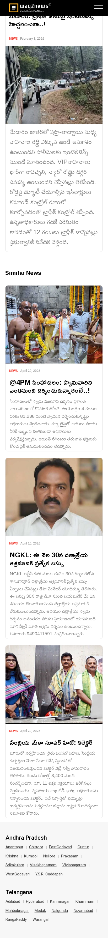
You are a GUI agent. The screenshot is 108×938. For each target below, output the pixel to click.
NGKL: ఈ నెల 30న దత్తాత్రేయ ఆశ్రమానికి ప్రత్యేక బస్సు (49, 558)
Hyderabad (35, 901)
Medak (40, 910)
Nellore (49, 856)
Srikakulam (15, 865)
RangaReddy (16, 919)
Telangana (19, 892)
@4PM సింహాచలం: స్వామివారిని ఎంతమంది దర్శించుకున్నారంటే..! (51, 386)
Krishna (12, 856)
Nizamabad (83, 910)
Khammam (84, 901)
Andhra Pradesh (26, 838)
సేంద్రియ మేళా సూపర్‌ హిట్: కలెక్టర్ (51, 742)
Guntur (83, 847)
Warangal (40, 919)
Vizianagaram (74, 865)
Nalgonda (60, 910)
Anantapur (14, 847)
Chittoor (36, 847)
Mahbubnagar (17, 910)
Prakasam (69, 856)
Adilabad (13, 901)
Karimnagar (60, 901)
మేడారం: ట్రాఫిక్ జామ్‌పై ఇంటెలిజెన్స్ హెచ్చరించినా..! (51, 19)
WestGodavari (18, 874)
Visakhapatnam (43, 865)
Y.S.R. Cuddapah (49, 874)
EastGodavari (60, 847)
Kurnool (30, 856)
